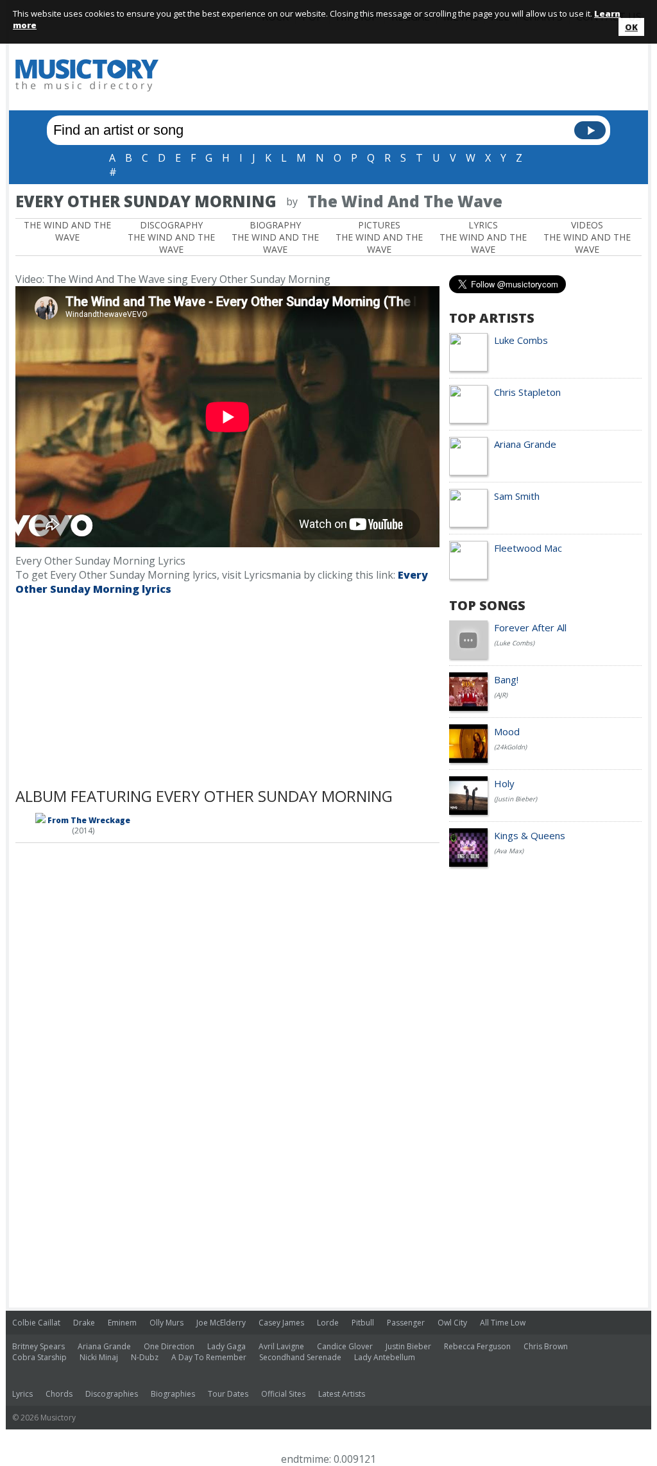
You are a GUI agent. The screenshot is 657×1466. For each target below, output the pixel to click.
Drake (84, 1322)
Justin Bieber (408, 1346)
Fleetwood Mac (528, 547)
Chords (59, 1393)
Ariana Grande (525, 444)
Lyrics (22, 1393)
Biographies (173, 1393)
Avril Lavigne (281, 1346)
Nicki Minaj (99, 1357)
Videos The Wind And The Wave (587, 237)
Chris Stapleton (527, 392)
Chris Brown (546, 1346)
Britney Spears (38, 1346)
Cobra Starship (39, 1357)
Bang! (506, 679)
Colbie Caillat (36, 1322)
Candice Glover (345, 1346)
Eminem (122, 1322)
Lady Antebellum (384, 1357)
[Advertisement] (408, 75)
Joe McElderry (221, 1322)
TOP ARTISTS (491, 318)
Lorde (328, 1322)
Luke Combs (521, 340)
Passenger (406, 1322)
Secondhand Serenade (300, 1357)
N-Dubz (144, 1357)
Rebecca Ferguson (477, 1346)
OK (631, 27)
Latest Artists (341, 1393)
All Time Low (502, 1322)
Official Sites (283, 1393)
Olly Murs (166, 1322)
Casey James (281, 1322)
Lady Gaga (226, 1346)
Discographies (111, 1393)
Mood (507, 731)
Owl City (452, 1322)
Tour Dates (228, 1393)
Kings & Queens (529, 835)
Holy (504, 783)
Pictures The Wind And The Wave (379, 237)
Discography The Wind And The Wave (171, 237)
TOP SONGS (487, 605)
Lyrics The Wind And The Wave (483, 237)
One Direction (169, 1346)
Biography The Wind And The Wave (275, 237)
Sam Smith (517, 496)
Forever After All (530, 627)
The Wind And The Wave (67, 231)
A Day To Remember (208, 1357)
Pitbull (363, 1322)
